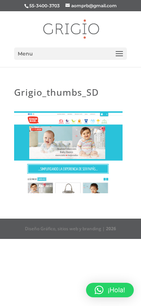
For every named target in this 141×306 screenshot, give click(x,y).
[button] (110, 290)
